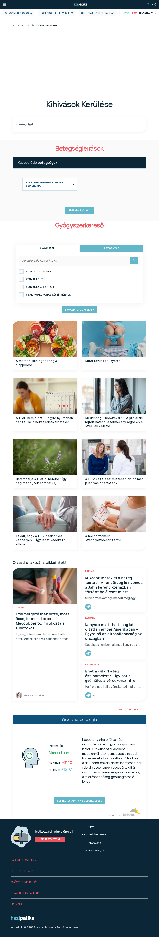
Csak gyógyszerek (38, 271)
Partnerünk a (115, 815)
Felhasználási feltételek (94, 834)
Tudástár (29, 26)
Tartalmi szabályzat (94, 850)
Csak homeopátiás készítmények (48, 294)
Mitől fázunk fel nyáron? (103, 361)
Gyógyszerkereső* (24, 882)
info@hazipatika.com (69, 927)
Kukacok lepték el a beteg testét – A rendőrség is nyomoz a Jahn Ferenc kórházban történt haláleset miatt (114, 585)
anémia (20, 607)
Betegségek (26, 124)
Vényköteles (34, 279)
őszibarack (92, 664)
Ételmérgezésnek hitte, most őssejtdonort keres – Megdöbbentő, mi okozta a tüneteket (42, 621)
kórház (89, 571)
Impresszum (94, 826)
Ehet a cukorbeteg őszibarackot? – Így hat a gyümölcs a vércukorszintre (110, 676)
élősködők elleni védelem (56, 13)
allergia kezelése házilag (97, 13)
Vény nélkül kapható (40, 287)
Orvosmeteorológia (18, 13)
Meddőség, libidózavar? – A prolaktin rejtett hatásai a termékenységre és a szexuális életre (114, 422)
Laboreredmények (23, 860)
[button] (79, 860)
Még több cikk (128, 709)
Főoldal (16, 26)
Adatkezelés (94, 842)
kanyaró (90, 618)
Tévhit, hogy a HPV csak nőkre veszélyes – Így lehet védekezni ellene (41, 540)
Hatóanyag (111, 248)
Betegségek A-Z (22, 871)
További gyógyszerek (79, 310)
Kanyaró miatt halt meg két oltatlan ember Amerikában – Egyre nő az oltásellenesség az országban (113, 631)
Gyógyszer (47, 248)
